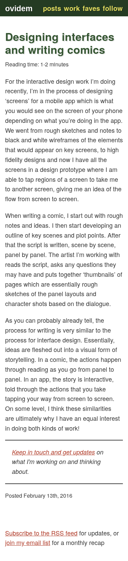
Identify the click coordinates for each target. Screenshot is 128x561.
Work (72, 8)
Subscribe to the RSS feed (41, 532)
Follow (113, 8)
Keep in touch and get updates (53, 452)
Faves (91, 8)
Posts (52, 8)
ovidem (18, 8)
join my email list (27, 542)
